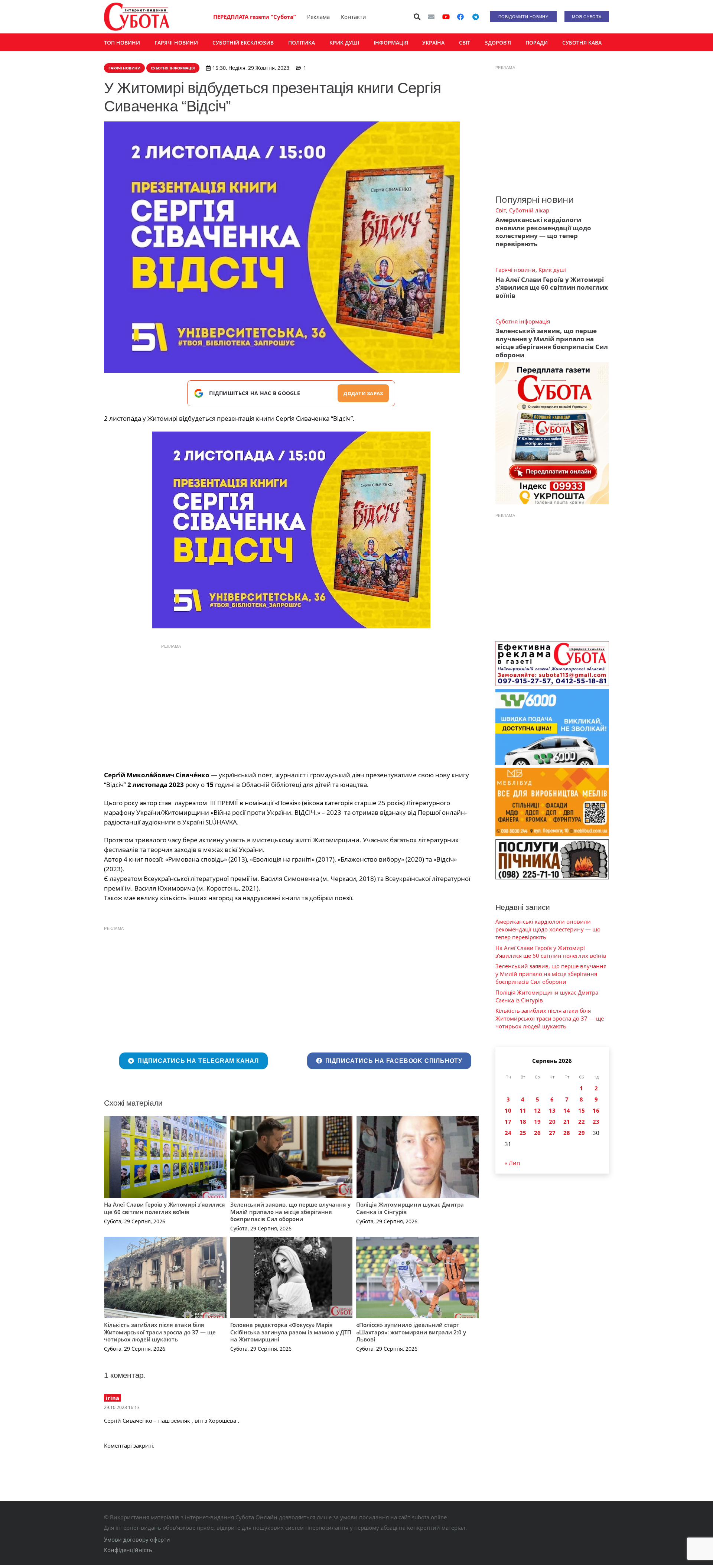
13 (552, 1110)
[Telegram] (475, 16)
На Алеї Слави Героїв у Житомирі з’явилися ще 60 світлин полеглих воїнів (164, 1208)
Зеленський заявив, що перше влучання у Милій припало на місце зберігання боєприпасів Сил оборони (290, 1212)
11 (523, 1110)
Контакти (353, 16)
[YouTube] (446, 16)
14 (566, 1110)
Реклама (318, 16)
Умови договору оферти (137, 1539)
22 (581, 1121)
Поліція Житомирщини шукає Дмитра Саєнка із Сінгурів (410, 1208)
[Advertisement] (291, 705)
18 (523, 1121)
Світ (500, 210)
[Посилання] (136, 17)
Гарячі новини (515, 269)
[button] (417, 16)
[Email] (431, 16)
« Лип (512, 1163)
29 (581, 1132)
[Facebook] (460, 16)
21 (566, 1121)
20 (552, 1121)
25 (523, 1132)
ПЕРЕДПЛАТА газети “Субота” (254, 16)
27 (552, 1132)
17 (508, 1121)
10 (508, 1110)
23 (596, 1121)
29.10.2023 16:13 (122, 1407)
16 (596, 1110)
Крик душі (552, 269)
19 (537, 1121)
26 (537, 1132)
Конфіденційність (128, 1549)
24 (508, 1132)
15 (581, 1110)
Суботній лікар (529, 210)
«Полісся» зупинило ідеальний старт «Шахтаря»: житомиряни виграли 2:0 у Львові (411, 1332)
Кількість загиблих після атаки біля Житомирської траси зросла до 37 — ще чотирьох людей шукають (160, 1332)
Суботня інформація (522, 321)
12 (537, 1110)
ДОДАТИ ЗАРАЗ (363, 393)
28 (566, 1132)
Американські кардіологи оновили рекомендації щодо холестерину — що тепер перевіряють (543, 231)
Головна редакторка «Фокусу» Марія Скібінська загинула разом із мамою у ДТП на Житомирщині (290, 1332)
